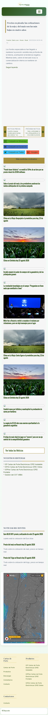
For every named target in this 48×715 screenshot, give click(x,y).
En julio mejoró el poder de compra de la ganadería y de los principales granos (23, 273)
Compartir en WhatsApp (17, 141)
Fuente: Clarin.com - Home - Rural (17, 40)
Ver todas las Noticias (14, 450)
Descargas (7, 676)
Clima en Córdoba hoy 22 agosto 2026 (16, 397)
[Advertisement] (24, 97)
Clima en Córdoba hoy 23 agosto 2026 (16, 260)
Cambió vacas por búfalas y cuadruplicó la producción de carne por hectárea (22, 410)
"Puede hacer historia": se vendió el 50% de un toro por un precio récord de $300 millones (23, 170)
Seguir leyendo (12, 67)
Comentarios (7, 680)
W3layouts (6, 711)
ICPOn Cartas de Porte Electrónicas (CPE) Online (23, 467)
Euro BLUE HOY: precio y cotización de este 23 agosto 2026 (23, 534)
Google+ (34, 152)
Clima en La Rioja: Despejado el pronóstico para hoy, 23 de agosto (23, 219)
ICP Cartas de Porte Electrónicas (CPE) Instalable (23, 464)
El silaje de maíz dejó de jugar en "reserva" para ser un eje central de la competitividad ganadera (23, 438)
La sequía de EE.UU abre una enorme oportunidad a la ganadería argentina (21, 424)
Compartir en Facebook (17, 147)
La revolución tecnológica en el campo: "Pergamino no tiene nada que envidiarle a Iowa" (23, 287)
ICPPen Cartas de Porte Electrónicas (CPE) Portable (34, 676)
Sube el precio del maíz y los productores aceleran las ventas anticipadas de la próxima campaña (21, 184)
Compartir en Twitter (16, 152)
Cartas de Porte (9, 667)
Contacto (6, 684)
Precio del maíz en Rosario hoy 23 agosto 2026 (19, 544)
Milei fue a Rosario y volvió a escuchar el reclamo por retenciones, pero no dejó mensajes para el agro (21, 321)
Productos (7, 672)
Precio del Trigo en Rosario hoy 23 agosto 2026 (19, 557)
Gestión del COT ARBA (13, 475)
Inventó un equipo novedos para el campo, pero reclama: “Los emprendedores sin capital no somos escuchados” (15, 134)
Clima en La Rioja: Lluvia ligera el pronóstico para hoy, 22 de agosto (23, 356)
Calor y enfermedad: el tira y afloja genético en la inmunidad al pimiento (33, 133)
